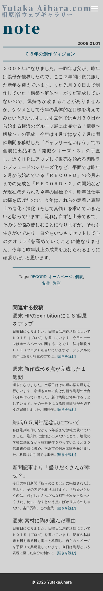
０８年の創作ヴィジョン (50, 54)
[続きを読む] (66, 356)
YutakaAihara (59, 582)
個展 (79, 276)
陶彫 (57, 283)
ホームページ (61, 276)
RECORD (38, 276)
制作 (46, 283)
